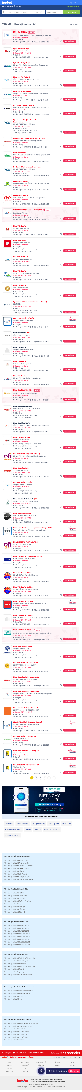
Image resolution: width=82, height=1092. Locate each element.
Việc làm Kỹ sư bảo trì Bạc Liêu (14, 904)
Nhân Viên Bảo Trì (19, 226)
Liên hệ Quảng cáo (22, 1087)
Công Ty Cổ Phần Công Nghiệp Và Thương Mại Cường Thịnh (32, 693)
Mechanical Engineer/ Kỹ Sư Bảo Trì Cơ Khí (29, 138)
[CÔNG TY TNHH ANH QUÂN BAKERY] (7, 666)
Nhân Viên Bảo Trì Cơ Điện (23, 573)
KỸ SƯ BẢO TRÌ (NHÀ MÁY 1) (23, 105)
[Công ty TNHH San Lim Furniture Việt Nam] (7, 379)
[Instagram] (75, 1057)
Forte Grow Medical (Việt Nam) (23, 364)
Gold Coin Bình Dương (20, 287)
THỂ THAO (57, 1062)
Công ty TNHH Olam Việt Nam (22, 544)
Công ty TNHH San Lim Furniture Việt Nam (27, 378)
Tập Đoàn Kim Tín (19, 753)
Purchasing (9, 824)
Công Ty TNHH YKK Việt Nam (22, 259)
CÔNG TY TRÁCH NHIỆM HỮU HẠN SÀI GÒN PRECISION (30, 108)
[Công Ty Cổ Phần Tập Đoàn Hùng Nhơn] (7, 576)
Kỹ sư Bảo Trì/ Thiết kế (21, 77)
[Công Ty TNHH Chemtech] (7, 229)
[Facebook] (70, 1057)
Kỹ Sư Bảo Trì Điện (20, 32)
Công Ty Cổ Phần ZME (20, 51)
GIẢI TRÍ (41, 1068)
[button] (75, 3)
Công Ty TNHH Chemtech (21, 228)
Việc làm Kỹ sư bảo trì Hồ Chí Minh (15, 896)
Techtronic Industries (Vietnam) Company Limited (29, 530)
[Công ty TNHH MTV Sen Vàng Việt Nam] (7, 502)
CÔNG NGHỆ (25, 1065)
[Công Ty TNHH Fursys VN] (7, 243)
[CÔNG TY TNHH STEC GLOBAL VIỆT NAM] (7, 80)
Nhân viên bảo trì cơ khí (22, 513)
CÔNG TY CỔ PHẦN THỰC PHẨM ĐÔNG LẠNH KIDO (29, 198)
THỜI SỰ (9, 1065)
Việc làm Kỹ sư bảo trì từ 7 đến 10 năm (16, 1037)
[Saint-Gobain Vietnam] (7, 213)
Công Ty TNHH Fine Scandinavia (23, 349)
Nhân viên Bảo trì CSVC (21, 423)
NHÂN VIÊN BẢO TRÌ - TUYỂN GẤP (25, 663)
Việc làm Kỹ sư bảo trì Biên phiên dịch (17, 877)
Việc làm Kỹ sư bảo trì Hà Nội (14, 893)
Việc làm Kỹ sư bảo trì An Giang (14, 898)
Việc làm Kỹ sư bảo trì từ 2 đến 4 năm (16, 1032)
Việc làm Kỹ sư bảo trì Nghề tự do (15, 996)
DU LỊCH (25, 1071)
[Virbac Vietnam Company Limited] (7, 559)
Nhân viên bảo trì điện (21, 468)
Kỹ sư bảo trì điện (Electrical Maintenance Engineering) (28, 121)
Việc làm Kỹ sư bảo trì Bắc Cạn (14, 906)
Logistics (37, 829)
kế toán (28, 829)
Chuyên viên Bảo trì (20, 195)
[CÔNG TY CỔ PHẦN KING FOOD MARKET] (7, 711)
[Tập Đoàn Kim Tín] (7, 753)
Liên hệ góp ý (47, 1087)
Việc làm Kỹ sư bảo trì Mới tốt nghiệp (16, 961)
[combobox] (15, 12)
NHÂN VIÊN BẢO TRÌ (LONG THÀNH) (26, 454)
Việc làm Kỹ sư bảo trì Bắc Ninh (14, 912)
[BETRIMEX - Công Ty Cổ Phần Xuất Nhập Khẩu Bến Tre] (7, 184)
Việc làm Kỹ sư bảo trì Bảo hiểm (14, 871)
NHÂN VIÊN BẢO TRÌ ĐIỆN (22, 482)
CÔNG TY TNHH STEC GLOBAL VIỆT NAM (26, 79)
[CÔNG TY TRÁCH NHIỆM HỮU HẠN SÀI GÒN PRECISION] (7, 109)
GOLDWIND (17, 304)
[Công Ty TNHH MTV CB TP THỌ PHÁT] (7, 680)
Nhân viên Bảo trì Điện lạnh (25, 499)
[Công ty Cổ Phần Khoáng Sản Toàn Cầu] (7, 274)
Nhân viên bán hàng (12, 835)
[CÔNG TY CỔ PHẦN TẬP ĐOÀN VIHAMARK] (7, 410)
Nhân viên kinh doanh (13, 829)
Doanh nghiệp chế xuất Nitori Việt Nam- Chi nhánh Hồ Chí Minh (32, 633)
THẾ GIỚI (9, 1068)
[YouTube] (79, 1057)
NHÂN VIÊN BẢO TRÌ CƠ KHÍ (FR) (25, 736)
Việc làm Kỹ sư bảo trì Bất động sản (16, 874)
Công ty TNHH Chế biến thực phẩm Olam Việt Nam (29, 456)
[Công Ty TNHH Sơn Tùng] (7, 649)
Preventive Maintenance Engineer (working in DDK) (32, 528)
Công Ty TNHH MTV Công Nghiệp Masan (26, 724)
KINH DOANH (25, 1062)
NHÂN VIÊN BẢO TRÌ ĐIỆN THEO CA (26, 765)
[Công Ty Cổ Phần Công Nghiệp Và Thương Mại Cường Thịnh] (7, 694)
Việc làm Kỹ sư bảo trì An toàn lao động (17, 863)
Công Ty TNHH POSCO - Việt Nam (24, 124)
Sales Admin (66, 824)
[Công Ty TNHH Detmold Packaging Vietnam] (7, 141)
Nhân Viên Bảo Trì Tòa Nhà (23, 601)
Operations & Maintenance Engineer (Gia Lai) (30, 302)
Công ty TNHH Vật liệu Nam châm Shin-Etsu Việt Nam (30, 65)
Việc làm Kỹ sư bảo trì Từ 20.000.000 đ (17, 939)
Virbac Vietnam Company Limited (24, 558)
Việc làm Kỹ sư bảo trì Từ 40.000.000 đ (17, 945)
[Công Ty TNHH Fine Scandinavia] (7, 350)
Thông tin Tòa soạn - (35, 1084)
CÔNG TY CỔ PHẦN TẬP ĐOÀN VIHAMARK (26, 409)
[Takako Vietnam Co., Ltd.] (7, 739)
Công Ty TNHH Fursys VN (21, 243)
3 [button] (40, 778)
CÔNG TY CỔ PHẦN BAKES (21, 335)
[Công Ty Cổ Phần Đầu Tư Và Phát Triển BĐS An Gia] (7, 604)
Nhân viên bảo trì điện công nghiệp (26, 677)
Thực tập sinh (53, 824)
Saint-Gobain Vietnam (20, 213)
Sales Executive (23, 824)
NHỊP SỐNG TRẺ (41, 1062)
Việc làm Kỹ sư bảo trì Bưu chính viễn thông (18, 879)
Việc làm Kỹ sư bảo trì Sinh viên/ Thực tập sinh (20, 958)
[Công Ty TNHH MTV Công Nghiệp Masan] (7, 725)
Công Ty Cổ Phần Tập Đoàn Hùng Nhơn (26, 575)
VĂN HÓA (41, 1065)
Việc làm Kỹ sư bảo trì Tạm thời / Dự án (17, 993)
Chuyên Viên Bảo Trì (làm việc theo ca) (27, 722)
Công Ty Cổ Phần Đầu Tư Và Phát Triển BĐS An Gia (29, 603)
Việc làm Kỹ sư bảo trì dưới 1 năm (15, 1029)
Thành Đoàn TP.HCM (47, 1084)
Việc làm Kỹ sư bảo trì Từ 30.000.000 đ (17, 942)
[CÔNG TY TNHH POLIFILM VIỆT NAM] (7, 517)
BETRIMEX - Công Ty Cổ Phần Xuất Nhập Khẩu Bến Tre (31, 183)
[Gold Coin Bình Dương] (7, 288)
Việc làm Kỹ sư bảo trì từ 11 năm (14, 1040)
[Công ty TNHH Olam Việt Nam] (7, 545)
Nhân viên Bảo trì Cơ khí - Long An (26, 750)
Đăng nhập (76, 6)
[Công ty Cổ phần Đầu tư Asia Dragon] (7, 393)
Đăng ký (69, 6)
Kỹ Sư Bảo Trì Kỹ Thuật (21, 63)
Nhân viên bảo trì (19, 153)
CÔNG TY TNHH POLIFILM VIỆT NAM (24, 516)
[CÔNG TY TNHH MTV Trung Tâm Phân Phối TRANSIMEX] (7, 426)
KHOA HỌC (57, 1065)
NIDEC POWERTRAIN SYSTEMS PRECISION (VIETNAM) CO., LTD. (32, 155)
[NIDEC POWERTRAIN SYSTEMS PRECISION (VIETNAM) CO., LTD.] (7, 156)
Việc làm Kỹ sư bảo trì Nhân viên (15, 964)
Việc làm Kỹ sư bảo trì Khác (13, 999)
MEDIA (9, 1062)
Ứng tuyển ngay (69, 41)
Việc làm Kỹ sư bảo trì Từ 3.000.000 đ (16, 925)
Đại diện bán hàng (38, 824)
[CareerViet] (71, 1053)
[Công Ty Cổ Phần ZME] (7, 52)
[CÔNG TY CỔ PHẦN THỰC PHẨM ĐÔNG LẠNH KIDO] (7, 198)
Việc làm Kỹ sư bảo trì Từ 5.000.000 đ (16, 928)
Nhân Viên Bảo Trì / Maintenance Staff (27, 556)
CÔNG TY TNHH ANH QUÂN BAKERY (24, 665)
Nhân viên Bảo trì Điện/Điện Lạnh (25, 708)
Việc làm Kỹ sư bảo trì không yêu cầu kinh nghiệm (21, 1023)
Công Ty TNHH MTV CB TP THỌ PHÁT (25, 679)
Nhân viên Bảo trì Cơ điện (22, 390)
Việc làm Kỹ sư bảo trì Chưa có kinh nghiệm (18, 1026)
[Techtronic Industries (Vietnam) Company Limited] (7, 531)
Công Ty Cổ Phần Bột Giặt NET (23, 320)
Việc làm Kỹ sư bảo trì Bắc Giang (15, 909)
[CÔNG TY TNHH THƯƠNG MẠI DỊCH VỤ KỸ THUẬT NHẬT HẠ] (7, 35)
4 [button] (44, 778)
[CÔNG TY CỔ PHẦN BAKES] (7, 336)
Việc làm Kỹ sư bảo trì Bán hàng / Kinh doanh (19, 866)
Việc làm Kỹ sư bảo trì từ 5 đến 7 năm (16, 1034)
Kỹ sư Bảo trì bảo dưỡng (22, 91)
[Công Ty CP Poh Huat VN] (7, 440)
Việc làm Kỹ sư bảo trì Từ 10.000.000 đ (17, 934)
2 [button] (36, 778)
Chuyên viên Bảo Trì (20, 181)
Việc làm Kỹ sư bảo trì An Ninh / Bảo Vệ (17, 860)
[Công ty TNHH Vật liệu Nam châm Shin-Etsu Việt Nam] (7, 66)
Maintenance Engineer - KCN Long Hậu (27, 209)
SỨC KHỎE (57, 1068)
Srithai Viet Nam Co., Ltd (21, 470)
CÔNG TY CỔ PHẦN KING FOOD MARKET (26, 710)
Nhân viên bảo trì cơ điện (22, 406)
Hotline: (58, 1087)
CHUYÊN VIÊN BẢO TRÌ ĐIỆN (23, 318)
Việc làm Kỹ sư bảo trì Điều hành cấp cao (18, 974)
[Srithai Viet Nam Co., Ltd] (7, 471)
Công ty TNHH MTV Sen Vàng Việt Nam (25, 501)
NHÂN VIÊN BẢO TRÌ (20, 257)
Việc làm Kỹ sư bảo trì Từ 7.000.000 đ (16, 931)
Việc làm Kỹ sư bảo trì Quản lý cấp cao (17, 972)
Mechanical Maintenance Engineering (27, 167)
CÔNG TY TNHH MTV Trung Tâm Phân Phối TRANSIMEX (31, 425)
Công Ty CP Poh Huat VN (21, 440)
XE (25, 1068)
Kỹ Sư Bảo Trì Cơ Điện (21, 48)
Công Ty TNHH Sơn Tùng (21, 648)
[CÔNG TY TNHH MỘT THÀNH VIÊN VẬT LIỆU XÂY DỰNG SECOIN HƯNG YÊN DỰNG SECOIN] (7, 619)
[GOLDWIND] (7, 305)
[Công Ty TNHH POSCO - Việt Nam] (7, 123)
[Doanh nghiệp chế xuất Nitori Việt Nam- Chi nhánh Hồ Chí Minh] (7, 633)
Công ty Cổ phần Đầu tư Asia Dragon (25, 393)
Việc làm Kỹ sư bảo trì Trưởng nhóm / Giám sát (19, 966)
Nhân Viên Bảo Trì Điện (21, 437)
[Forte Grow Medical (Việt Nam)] (7, 365)
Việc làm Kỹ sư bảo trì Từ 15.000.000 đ (17, 936)
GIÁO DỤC (72, 1062)
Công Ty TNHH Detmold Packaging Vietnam (27, 141)
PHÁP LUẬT (9, 1071)
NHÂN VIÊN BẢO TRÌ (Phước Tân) (25, 542)
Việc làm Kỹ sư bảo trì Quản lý (14, 969)
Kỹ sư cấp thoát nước (52, 829)
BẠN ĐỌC (72, 1065)
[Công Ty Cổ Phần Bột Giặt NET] (7, 321)
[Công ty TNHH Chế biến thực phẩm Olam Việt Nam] (7, 457)
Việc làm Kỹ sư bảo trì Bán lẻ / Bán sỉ (16, 868)
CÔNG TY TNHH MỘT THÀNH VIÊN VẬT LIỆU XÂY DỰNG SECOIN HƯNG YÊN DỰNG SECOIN (33, 618)
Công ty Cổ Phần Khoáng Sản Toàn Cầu (26, 273)
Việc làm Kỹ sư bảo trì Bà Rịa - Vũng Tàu (17, 901)
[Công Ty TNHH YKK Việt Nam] (7, 260)
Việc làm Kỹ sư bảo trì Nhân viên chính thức (18, 991)
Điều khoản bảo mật (35, 1087)
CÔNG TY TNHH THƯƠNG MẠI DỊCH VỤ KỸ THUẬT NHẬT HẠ (32, 35)
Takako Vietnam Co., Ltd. (21, 738)
